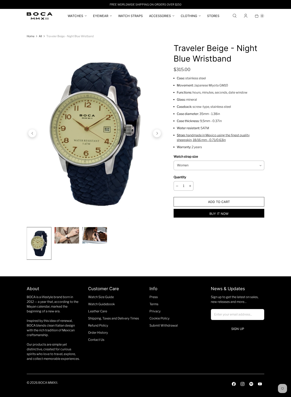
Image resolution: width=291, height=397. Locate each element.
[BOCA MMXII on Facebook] (233, 384)
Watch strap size (186, 156)
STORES (213, 16)
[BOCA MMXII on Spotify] (251, 384)
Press (153, 297)
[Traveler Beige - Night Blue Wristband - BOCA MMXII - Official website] (95, 133)
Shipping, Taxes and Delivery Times (113, 318)
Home (30, 36)
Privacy (155, 311)
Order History (98, 332)
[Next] (157, 133)
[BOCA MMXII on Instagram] (242, 384)
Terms (153, 304)
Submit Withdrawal (163, 325)
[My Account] (245, 16)
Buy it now (218, 214)
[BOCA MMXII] (39, 16)
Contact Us (96, 340)
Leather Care (97, 311)
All (40, 36)
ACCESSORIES (160, 16)
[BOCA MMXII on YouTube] (260, 384)
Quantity (180, 177)
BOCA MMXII (47, 383)
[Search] (234, 16)
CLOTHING (189, 16)
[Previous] (32, 133)
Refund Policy (98, 325)
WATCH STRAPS (130, 16)
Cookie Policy (159, 318)
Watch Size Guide (101, 297)
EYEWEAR (100, 16)
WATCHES (75, 16)
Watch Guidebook (101, 304)
